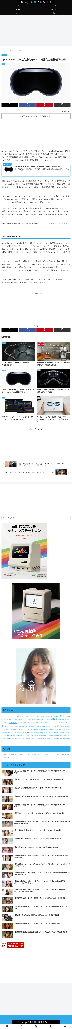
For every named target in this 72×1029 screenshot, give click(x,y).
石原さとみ (18, 735)
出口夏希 (14, 719)
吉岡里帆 (53, 719)
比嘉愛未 (60, 729)
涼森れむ (33, 732)
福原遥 (36, 735)
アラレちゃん (15, 754)
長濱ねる (28, 738)
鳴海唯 (57, 738)
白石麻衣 (7, 735)
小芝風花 (30, 723)
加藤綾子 (24, 719)
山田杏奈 (42, 722)
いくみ (3, 716)
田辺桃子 (68, 732)
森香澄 (34, 729)
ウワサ (20, 754)
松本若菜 (16, 729)
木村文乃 (53, 726)
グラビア (34, 754)
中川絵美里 (27, 716)
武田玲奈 (56, 729)
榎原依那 (46, 729)
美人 (3, 757)
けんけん (7, 716)
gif (3, 754)
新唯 (35, 726)
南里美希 (34, 719)
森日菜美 (24, 729)
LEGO (5, 754)
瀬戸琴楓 (56, 732)
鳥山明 (11, 757)
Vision (5, 55)
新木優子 (44, 726)
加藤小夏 (20, 719)
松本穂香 (12, 729)
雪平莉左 (34, 738)
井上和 (42, 716)
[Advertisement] (36, 30)
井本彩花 (51, 716)
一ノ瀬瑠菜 (17, 716)
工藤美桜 (61, 722)
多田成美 (67, 719)
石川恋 (27, 735)
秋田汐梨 (41, 735)
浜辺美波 (28, 732)
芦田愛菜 (51, 735)
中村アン (33, 716)
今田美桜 (61, 716)
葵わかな (62, 735)
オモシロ (24, 754)
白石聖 (3, 735)
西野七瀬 (14, 738)
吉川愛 (59, 719)
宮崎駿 (68, 754)
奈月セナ (6, 722)
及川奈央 (47, 719)
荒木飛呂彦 (6, 757)
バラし (57, 754)
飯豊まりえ (40, 738)
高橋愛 (48, 738)
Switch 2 (10, 754)
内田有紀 (9, 719)
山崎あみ (37, 723)
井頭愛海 (56, 716)
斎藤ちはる (25, 726)
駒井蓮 (44, 738)
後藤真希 (11, 726)
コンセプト (38, 754)
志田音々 (16, 726)
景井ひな (48, 726)
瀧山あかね (51, 732)
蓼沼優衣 (67, 735)
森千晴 (20, 729)
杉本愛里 (67, 726)
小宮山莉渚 (19, 722)
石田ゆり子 (32, 735)
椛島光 (42, 729)
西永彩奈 (9, 738)
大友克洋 (62, 754)
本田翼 (57, 726)
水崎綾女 (65, 729)
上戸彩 (23, 716)
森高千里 (38, 729)
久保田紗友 (38, 716)
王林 (60, 732)
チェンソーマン (52, 754)
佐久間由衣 (67, 716)
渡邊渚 (41, 732)
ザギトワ (12, 716)
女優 (65, 754)
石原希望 (23, 735)
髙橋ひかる (53, 738)
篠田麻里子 (45, 735)
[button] (62, 105)
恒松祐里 (21, 726)
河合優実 (19, 732)
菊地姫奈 (56, 735)
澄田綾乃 (46, 732)
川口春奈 (52, 722)
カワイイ (29, 754)
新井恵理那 (31, 726)
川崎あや (56, 722)
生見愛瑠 (63, 732)
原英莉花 (38, 719)
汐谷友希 (5, 732)
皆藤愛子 (12, 735)
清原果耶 (38, 732)
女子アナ (13, 722)
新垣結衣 (39, 726)
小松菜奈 (25, 722)
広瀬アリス (6, 726)
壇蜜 (63, 719)
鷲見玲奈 (62, 738)
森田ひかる (29, 729)
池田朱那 (10, 732)
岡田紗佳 (47, 722)
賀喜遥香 (18, 738)
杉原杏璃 (62, 726)
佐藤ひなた (4, 719)
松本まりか (6, 729)
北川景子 (29, 719)
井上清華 (47, 716)
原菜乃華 (43, 719)
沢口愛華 (14, 732)
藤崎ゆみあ (4, 738)
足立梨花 (23, 738)
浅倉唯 (22, 732)
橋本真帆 (51, 729)
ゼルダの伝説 (45, 754)
